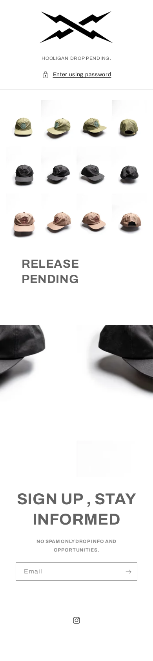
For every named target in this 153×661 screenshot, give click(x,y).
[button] (76, 74)
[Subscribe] (128, 571)
